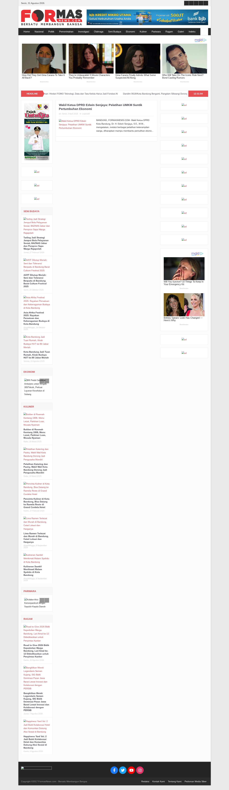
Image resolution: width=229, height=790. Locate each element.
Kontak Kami (158, 785)
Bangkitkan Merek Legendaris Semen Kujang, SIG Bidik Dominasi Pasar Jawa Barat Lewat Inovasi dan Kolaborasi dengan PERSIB (36, 705)
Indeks (192, 31)
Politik (51, 31)
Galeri (181, 31)
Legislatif (86, 114)
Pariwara (156, 31)
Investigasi (83, 31)
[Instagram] (140, 774)
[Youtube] (131, 774)
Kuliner (143, 31)
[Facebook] (114, 774)
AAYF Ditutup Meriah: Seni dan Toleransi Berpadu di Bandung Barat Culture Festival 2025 (35, 281)
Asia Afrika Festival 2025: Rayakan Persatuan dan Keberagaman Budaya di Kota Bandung (37, 318)
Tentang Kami (174, 785)
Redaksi (145, 785)
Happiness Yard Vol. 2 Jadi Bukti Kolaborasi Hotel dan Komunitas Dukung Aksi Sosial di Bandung (35, 746)
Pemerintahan (66, 31)
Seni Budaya (114, 31)
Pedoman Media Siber (196, 785)
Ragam (169, 31)
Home (27, 31)
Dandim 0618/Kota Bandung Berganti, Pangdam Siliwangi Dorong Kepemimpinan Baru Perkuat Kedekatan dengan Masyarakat (133, 93)
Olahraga (98, 31)
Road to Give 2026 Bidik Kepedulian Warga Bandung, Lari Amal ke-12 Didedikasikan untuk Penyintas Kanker (36, 654)
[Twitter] (122, 774)
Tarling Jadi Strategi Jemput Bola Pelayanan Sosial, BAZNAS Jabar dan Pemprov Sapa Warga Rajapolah (36, 243)
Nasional (39, 31)
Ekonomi (130, 31)
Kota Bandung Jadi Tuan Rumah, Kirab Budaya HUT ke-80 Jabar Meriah (37, 355)
